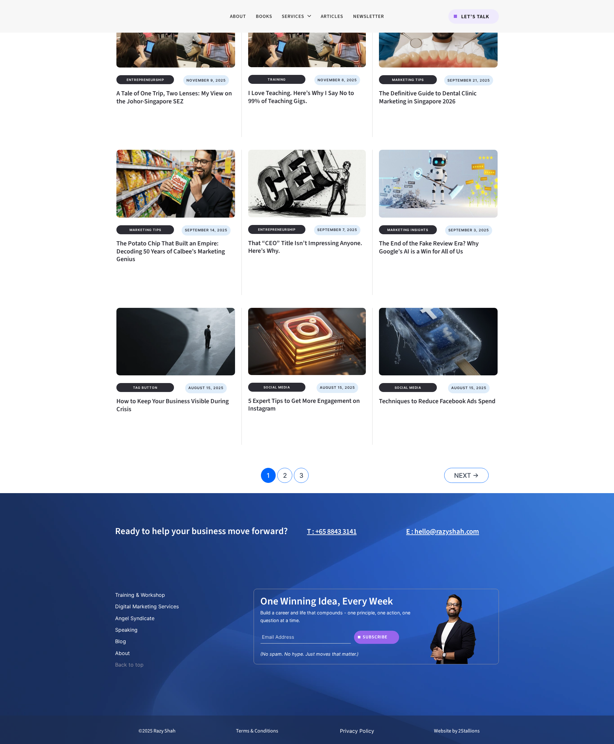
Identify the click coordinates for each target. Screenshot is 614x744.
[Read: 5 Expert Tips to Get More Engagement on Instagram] (307, 337)
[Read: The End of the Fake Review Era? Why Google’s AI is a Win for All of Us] (438, 179)
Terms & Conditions (257, 730)
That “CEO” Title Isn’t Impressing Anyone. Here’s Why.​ (305, 247)
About (122, 653)
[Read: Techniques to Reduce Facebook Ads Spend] (438, 337)
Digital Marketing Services (147, 606)
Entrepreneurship (145, 80)
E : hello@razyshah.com (442, 531)
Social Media (277, 387)
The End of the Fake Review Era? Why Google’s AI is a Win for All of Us (429, 247)
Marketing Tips (408, 80)
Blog (120, 641)
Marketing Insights (407, 230)
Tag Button (145, 387)
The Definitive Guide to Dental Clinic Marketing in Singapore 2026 (427, 97)
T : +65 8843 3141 (332, 531)
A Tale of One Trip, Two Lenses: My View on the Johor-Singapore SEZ (174, 97)
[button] (473, 16)
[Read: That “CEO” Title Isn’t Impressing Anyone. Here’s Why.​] (307, 179)
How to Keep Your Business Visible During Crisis (172, 405)
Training (277, 79)
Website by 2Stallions (457, 730)
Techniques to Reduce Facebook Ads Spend (437, 401)
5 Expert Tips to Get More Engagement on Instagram (304, 404)
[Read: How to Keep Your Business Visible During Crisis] (176, 337)
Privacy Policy (357, 731)
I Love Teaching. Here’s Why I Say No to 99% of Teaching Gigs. (301, 97)
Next (466, 475)
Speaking (126, 630)
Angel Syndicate (134, 618)
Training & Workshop (140, 595)
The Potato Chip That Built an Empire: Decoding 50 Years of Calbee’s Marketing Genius (170, 251)
